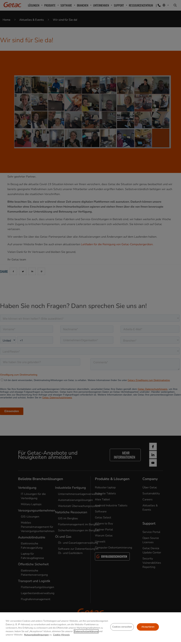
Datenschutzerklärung (86, 631)
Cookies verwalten (122, 626)
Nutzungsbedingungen (36, 634)
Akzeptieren (147, 626)
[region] (90, 627)
